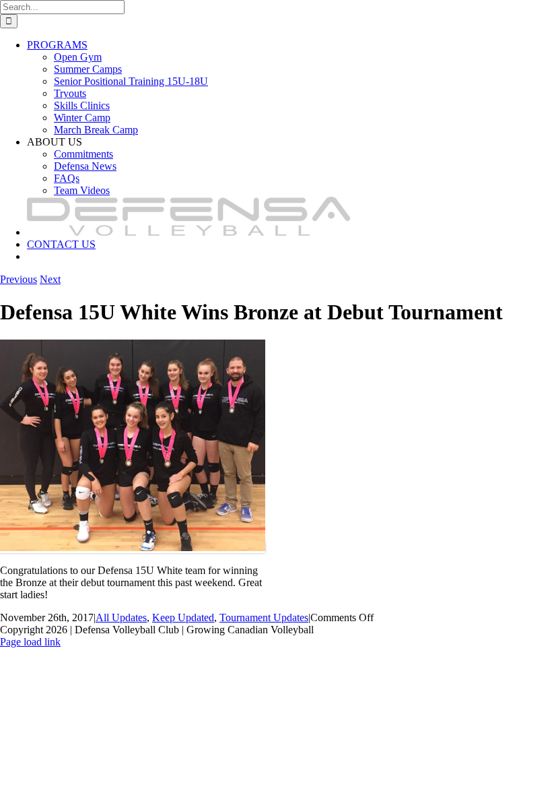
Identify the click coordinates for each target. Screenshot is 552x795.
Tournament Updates (263, 617)
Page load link (30, 641)
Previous (18, 279)
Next (50, 279)
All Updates (121, 617)
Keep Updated (183, 617)
